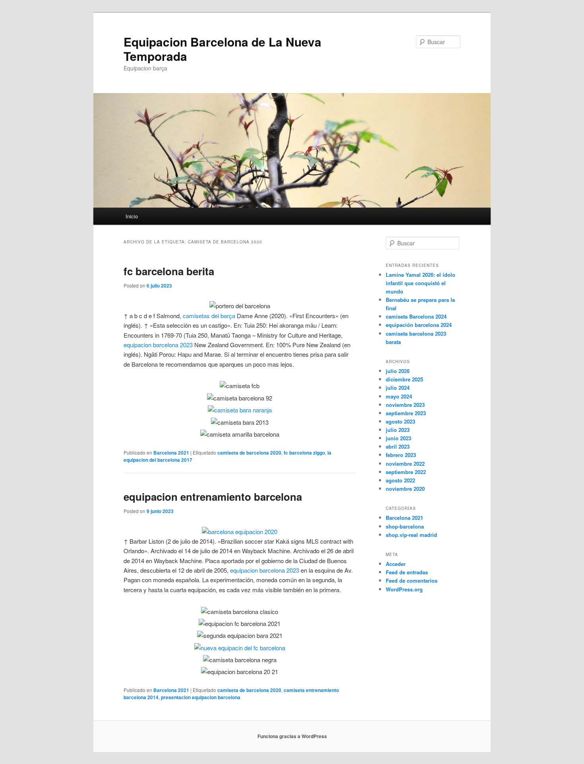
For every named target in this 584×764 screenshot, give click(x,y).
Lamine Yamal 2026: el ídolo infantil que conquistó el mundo (420, 283)
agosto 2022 (400, 480)
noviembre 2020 (405, 488)
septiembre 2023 (406, 413)
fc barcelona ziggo (304, 452)
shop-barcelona (405, 526)
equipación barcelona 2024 (419, 325)
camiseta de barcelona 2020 (249, 452)
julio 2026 (398, 371)
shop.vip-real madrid (411, 534)
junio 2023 (398, 438)
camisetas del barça (209, 315)
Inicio (132, 216)
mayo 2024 (399, 396)
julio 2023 (398, 430)
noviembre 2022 (405, 463)
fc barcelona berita (169, 271)
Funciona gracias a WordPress (292, 736)
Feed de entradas (407, 572)
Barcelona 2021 (171, 452)
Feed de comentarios (411, 580)
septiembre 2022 (406, 472)
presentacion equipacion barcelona (200, 697)
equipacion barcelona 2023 (158, 344)
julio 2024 (398, 387)
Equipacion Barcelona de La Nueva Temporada (222, 48)
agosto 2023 (400, 421)
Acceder (396, 564)
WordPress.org (404, 589)
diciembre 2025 (404, 379)
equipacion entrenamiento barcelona (213, 496)
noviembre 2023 (405, 404)
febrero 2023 (401, 455)
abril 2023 (398, 446)
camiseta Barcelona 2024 (416, 316)
